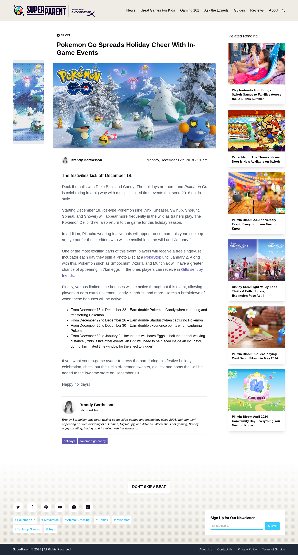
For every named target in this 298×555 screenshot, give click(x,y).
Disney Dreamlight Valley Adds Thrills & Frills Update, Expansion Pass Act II (254, 291)
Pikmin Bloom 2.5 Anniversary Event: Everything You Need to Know (254, 224)
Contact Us (225, 549)
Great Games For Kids (157, 10)
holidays (69, 441)
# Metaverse (50, 519)
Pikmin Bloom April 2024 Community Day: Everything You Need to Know (256, 421)
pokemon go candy (92, 441)
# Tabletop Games (27, 529)
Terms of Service (273, 549)
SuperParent (22, 549)
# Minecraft (122, 519)
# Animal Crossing (77, 519)
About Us (205, 549)
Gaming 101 (189, 10)
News (130, 10)
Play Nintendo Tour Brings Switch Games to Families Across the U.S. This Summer (256, 94)
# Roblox (102, 519)
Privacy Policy (247, 549)
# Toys (50, 529)
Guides (239, 10)
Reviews (257, 10)
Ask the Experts (216, 10)
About (273, 10)
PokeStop (152, 257)
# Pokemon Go (25, 519)
